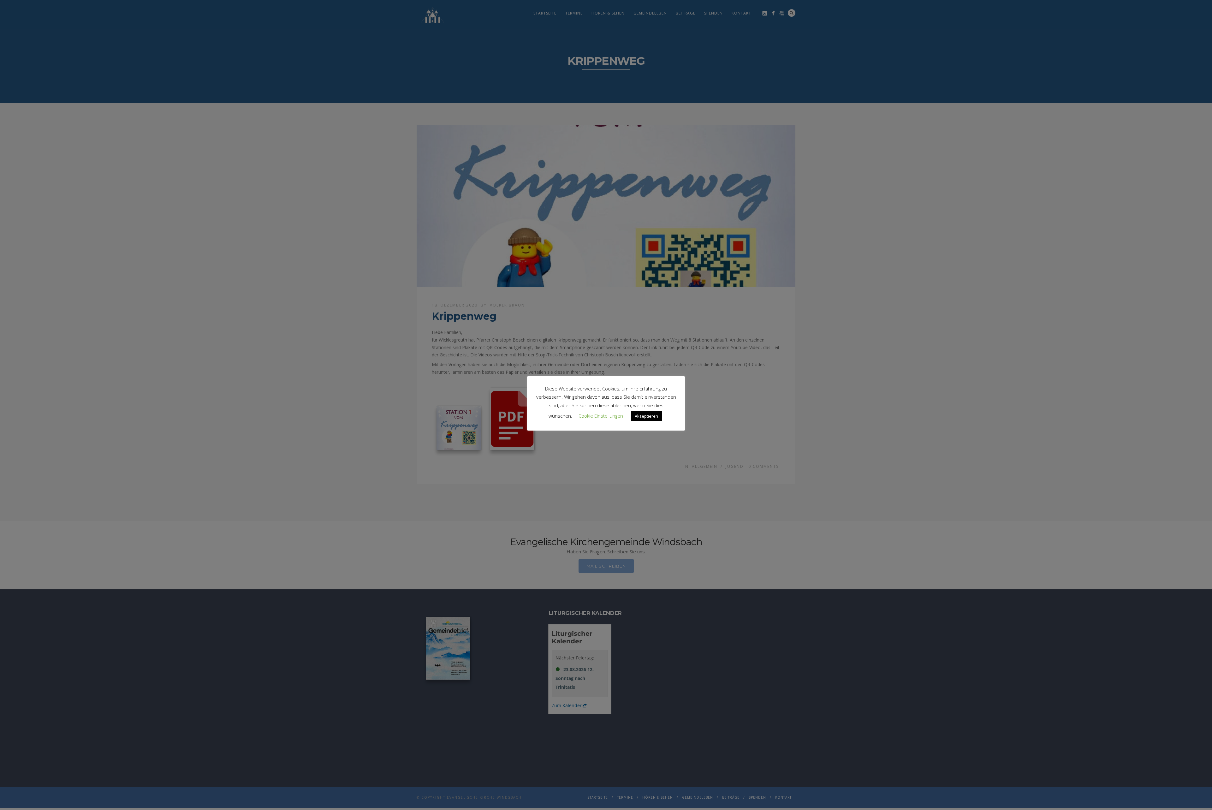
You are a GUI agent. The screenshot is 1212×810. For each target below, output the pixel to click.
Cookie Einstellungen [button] (601, 416)
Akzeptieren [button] (646, 416)
